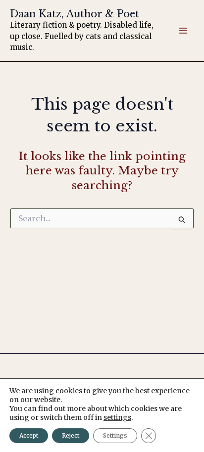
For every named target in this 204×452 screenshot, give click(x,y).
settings (117, 417)
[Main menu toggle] (183, 30)
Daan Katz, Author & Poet (74, 14)
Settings (115, 435)
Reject (70, 435)
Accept (28, 435)
